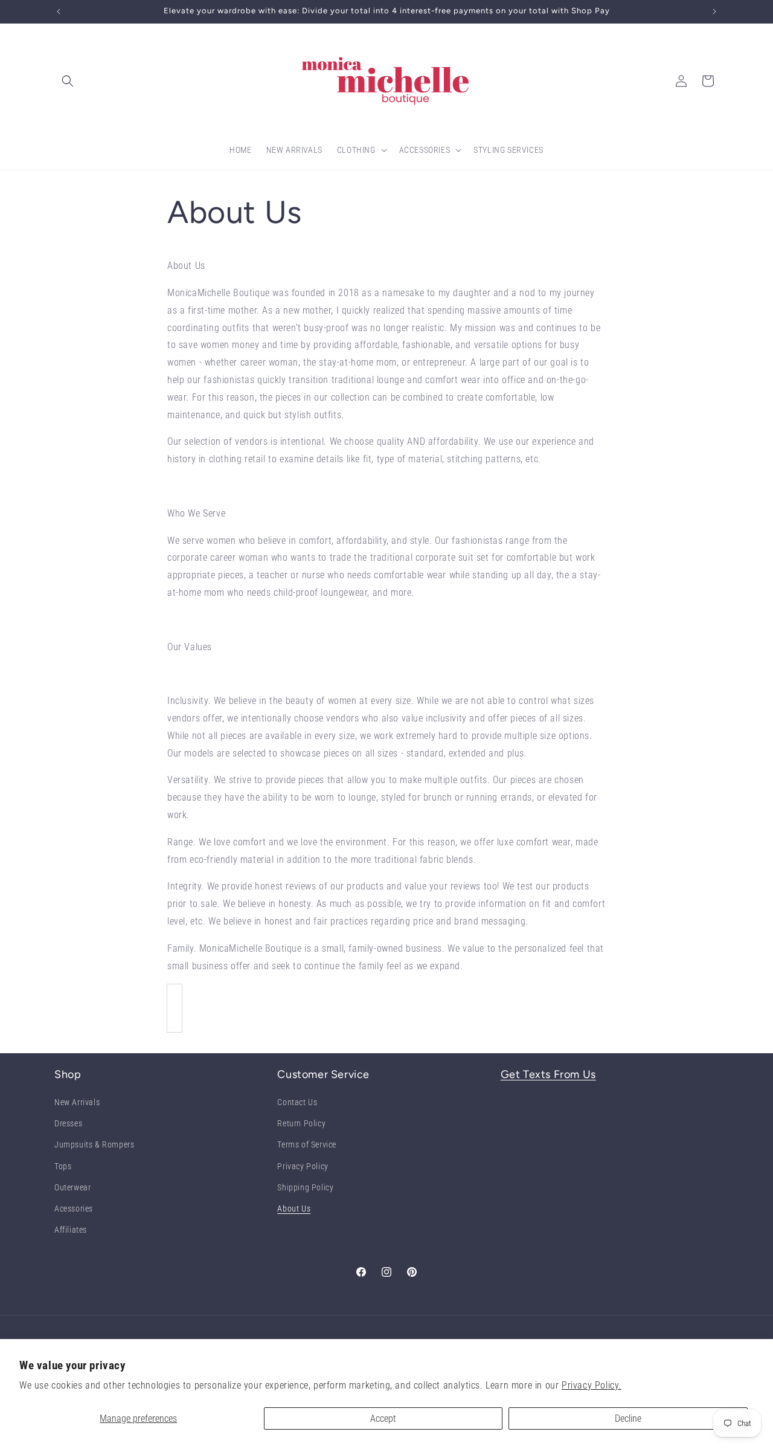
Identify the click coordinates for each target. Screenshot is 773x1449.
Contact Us (297, 1103)
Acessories (73, 1208)
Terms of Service (306, 1145)
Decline (628, 1418)
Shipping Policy (305, 1187)
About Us (293, 1208)
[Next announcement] (714, 11)
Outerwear (72, 1187)
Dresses (68, 1124)
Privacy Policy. (591, 1385)
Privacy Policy (302, 1166)
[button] (67, 81)
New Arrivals (77, 1103)
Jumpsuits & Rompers (94, 1145)
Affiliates (70, 1230)
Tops (62, 1166)
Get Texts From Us (548, 1074)
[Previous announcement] (58, 11)
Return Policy (301, 1124)
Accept (383, 1418)
